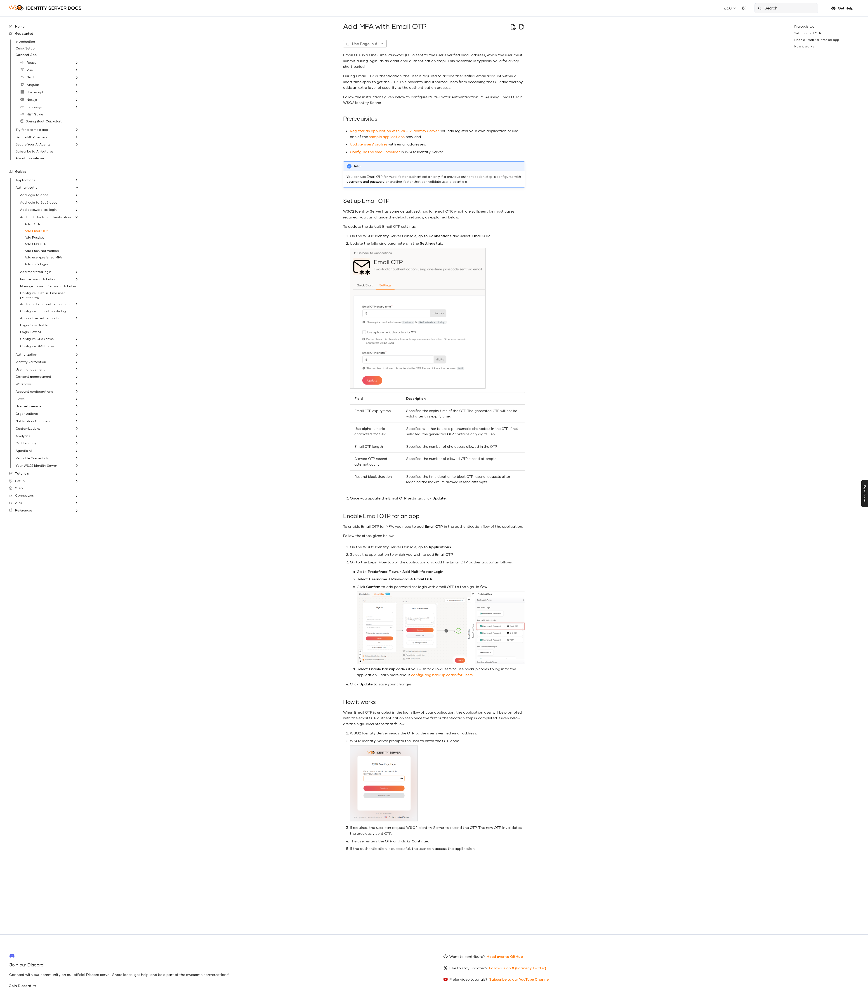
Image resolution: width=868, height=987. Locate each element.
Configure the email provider (375, 152)
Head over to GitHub (505, 956)
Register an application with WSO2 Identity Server (394, 131)
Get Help (845, 8)
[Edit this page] (521, 26)
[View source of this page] (513, 26)
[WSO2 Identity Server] (45, 8)
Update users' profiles (368, 144)
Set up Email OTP (807, 33)
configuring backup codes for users (442, 675)
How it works (804, 46)
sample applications (387, 136)
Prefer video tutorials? (468, 979)
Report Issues (864, 493)
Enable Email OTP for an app (816, 40)
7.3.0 (728, 8)
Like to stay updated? (468, 968)
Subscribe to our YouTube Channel (519, 979)
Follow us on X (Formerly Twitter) (517, 968)
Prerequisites (804, 26)
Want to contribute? (467, 956)
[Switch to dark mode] (744, 8)
